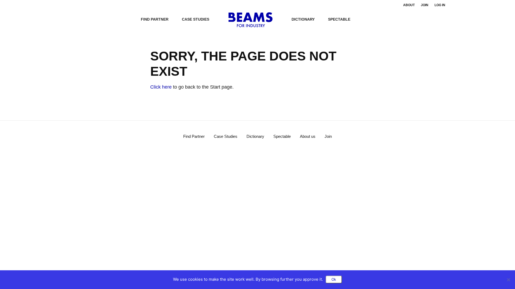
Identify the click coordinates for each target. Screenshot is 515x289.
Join (424, 5)
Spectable (339, 19)
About (409, 5)
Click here (161, 87)
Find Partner (154, 19)
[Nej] (508, 279)
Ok (334, 279)
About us (307, 136)
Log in (440, 5)
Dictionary (303, 19)
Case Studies (195, 19)
